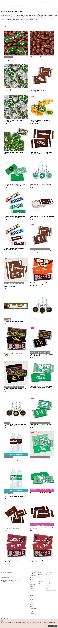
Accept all (53, 625)
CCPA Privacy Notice (31, 599)
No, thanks (44, 625)
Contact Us (40, 576)
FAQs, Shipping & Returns (32, 584)
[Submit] (21, 577)
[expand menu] (4, 2)
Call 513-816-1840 (42, 2)
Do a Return (33, 588)
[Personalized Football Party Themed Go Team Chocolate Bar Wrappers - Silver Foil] (4, 394)
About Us (40, 574)
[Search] (47, 2)
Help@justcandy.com (51, 590)
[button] (53, 2)
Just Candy (48, 574)
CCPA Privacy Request (32, 604)
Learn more (3, 623)
